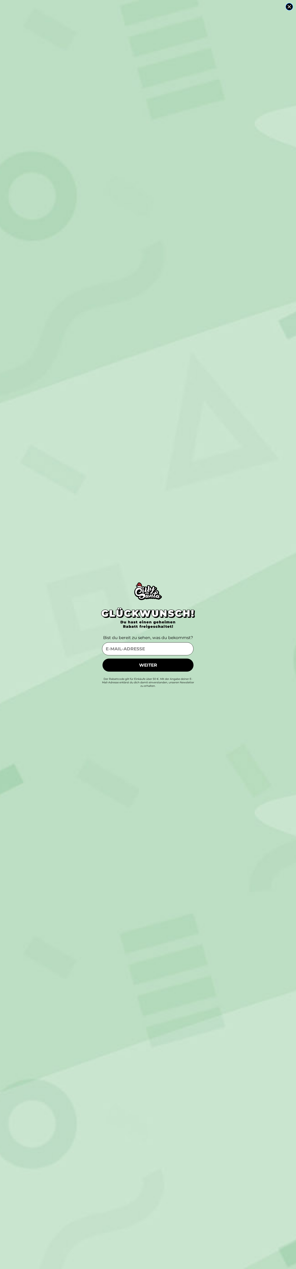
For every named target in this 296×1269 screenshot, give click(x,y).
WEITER (148, 665)
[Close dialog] (289, 6)
